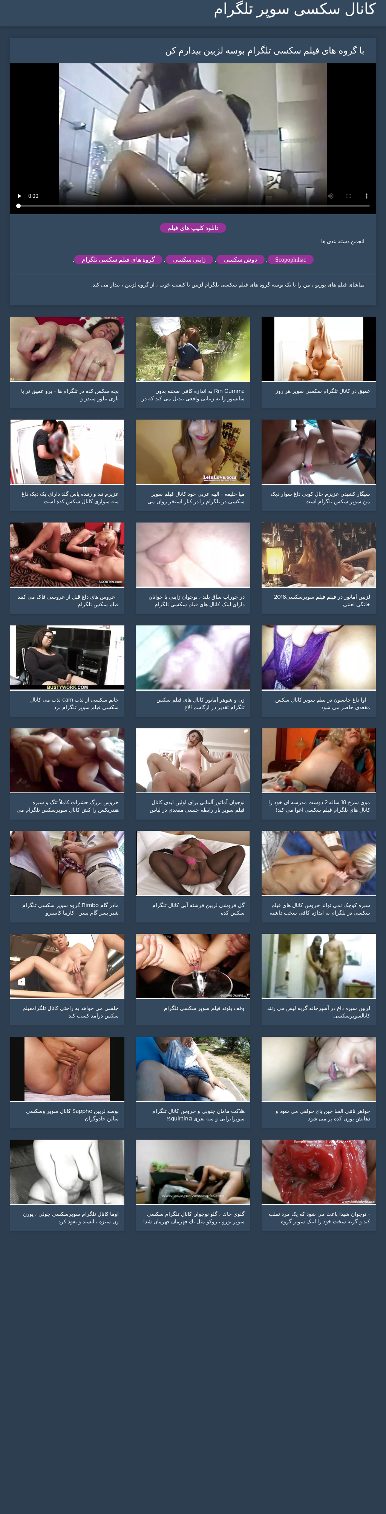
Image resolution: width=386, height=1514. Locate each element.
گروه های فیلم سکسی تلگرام (118, 259)
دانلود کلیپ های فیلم (193, 228)
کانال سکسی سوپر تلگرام (295, 8)
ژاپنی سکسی (189, 259)
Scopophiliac (290, 259)
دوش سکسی (240, 259)
